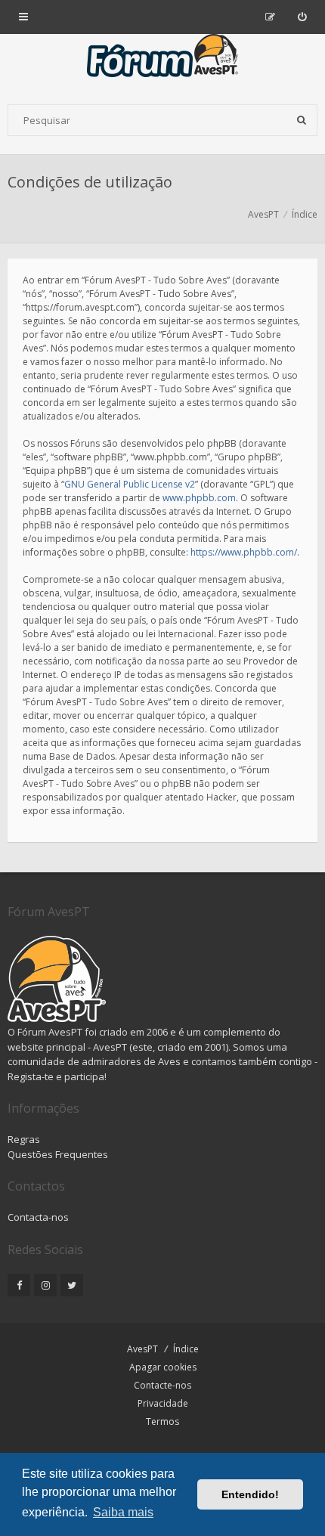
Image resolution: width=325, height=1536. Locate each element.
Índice (186, 1348)
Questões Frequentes (58, 1154)
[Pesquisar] (301, 120)
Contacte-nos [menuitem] (162, 1385)
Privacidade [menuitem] (163, 1403)
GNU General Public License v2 (129, 484)
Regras (24, 1139)
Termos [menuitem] (162, 1421)
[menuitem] (301, 16)
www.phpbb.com (199, 497)
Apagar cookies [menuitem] (163, 1367)
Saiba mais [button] (123, 1512)
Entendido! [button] (250, 1494)
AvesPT (142, 1348)
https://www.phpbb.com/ (243, 552)
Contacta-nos (38, 1217)
